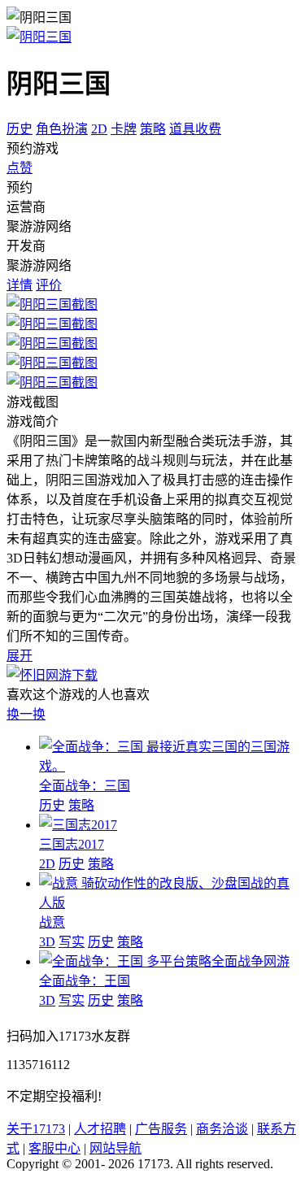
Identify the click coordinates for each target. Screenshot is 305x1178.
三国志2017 (71, 844)
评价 (49, 285)
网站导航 (115, 1148)
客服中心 (54, 1148)
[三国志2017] (78, 825)
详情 (20, 285)
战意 (52, 922)
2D (99, 129)
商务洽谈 (222, 1129)
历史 (20, 129)
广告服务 (161, 1129)
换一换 (26, 714)
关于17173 (36, 1129)
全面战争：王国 (84, 981)
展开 (20, 656)
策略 (153, 129)
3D (47, 942)
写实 (72, 942)
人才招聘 (100, 1129)
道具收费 (195, 129)
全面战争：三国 (84, 786)
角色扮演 (62, 129)
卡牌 (124, 129)
